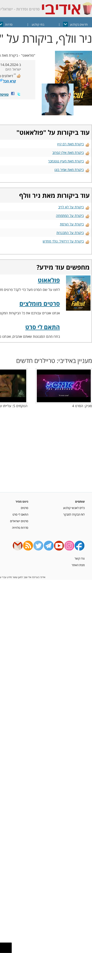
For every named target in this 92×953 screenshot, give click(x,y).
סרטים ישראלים (19, 521)
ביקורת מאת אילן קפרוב (68, 152)
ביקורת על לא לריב (71, 207)
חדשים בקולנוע (79, 24)
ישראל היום (13, 69)
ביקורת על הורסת (72, 224)
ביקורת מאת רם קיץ (70, 144)
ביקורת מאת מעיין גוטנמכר (66, 161)
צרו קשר (80, 558)
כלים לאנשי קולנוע (74, 508)
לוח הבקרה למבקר (74, 514)
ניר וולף (29, 195)
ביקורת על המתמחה (70, 215)
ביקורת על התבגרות (70, 232)
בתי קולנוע (38, 24)
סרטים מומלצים (39, 303)
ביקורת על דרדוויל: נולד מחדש (63, 241)
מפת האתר (78, 565)
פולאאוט (31, 132)
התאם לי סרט (42, 327)
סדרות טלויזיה (20, 527)
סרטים (24, 508)
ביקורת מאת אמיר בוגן (69, 169)
